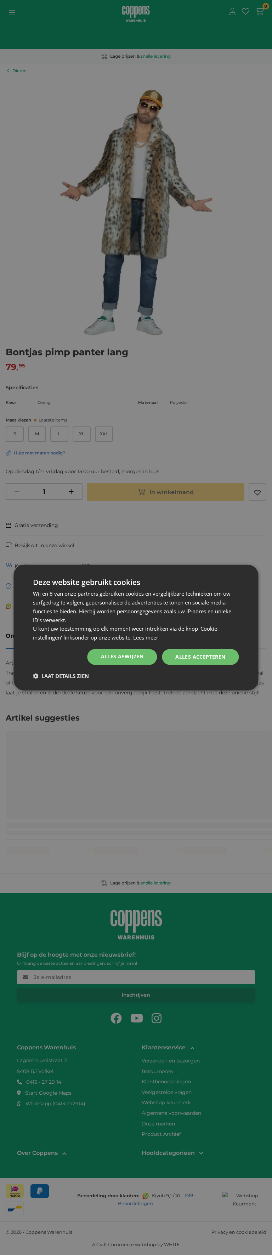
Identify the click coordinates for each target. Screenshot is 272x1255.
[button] (61, 676)
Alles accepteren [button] (200, 656)
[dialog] (135, 627)
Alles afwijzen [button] (122, 656)
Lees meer (145, 637)
